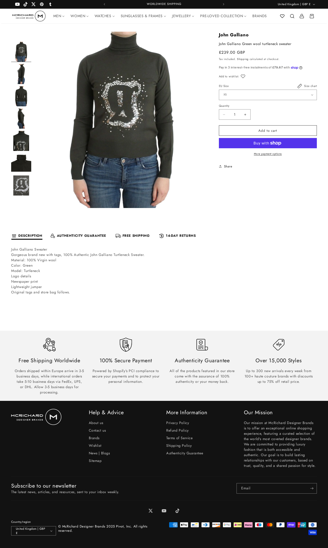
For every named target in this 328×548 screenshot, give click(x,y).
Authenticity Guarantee (184, 453)
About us (96, 422)
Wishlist (95, 445)
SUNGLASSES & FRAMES (142, 16)
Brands (94, 438)
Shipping (243, 59)
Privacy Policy (177, 422)
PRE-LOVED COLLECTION (221, 16)
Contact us (97, 430)
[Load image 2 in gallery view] (21, 74)
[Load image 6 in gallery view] (21, 163)
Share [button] (228, 166)
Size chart (310, 86)
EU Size (224, 86)
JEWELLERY (181, 16)
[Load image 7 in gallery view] (21, 185)
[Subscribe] (312, 488)
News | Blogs (99, 453)
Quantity (224, 106)
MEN (57, 16)
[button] (292, 16)
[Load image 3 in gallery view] (21, 96)
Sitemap (95, 460)
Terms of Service (179, 438)
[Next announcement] (223, 4)
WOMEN (78, 16)
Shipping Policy (179, 445)
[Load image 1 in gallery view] (21, 52)
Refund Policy (177, 430)
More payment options (268, 154)
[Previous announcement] (104, 4)
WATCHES (103, 16)
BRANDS (259, 16)
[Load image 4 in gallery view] (21, 119)
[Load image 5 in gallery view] (21, 141)
